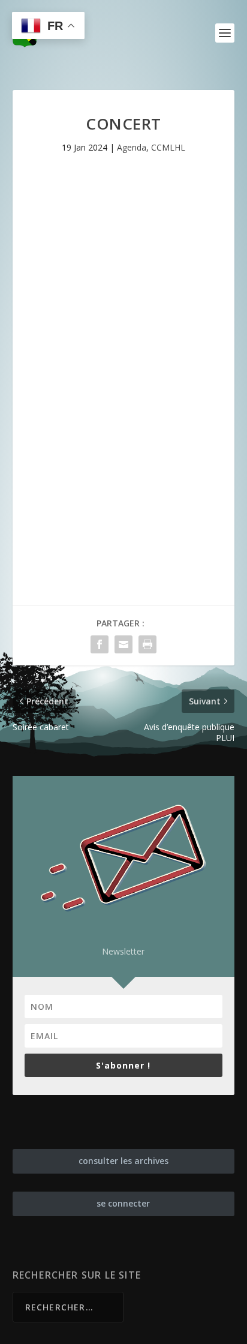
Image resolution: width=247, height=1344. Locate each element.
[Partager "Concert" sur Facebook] (100, 644)
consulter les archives (123, 1160)
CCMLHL (168, 147)
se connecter (123, 1203)
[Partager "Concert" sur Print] (147, 644)
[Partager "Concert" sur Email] (123, 644)
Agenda (131, 147)
